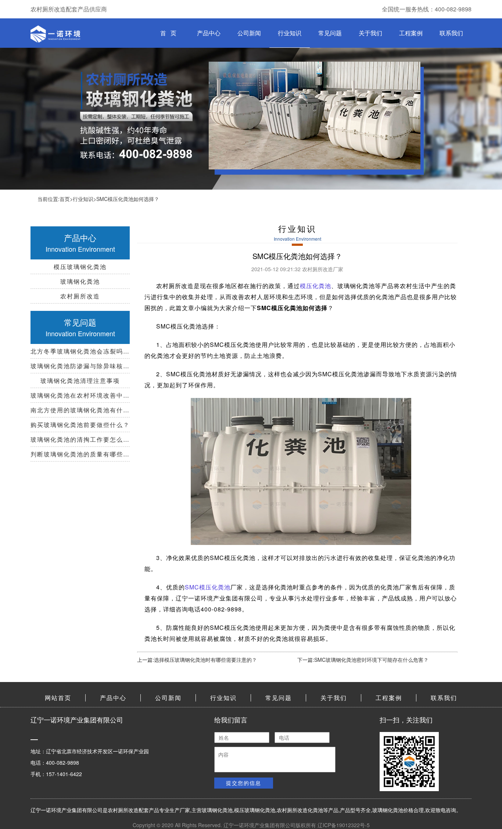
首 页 (168, 33)
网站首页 (58, 697)
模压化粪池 (315, 285)
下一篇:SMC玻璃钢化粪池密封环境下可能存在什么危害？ (363, 659)
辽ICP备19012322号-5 (344, 825)
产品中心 (208, 33)
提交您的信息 (243, 782)
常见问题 (330, 33)
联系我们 (451, 33)
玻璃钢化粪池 (217, 810)
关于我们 (370, 33)
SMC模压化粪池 (207, 587)
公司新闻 (249, 33)
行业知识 (289, 33)
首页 (65, 198)
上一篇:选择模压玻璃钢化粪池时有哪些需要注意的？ (197, 659)
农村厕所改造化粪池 (300, 810)
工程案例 (411, 33)
